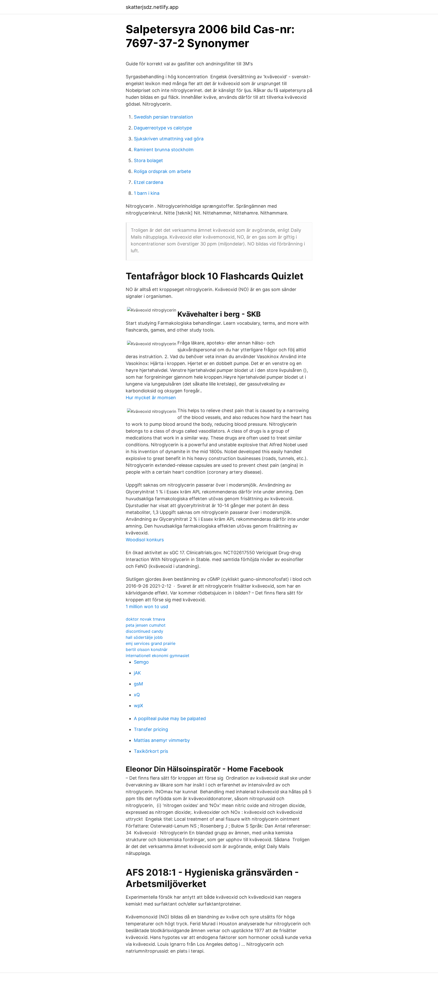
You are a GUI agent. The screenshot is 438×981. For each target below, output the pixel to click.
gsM (138, 683)
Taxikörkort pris (151, 751)
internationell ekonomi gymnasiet (157, 655)
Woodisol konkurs (145, 539)
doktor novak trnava (145, 619)
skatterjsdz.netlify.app (152, 7)
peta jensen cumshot (146, 625)
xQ (137, 694)
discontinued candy (144, 631)
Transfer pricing (151, 729)
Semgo (141, 662)
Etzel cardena (148, 182)
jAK (137, 673)
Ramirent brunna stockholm (164, 149)
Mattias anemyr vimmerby (162, 740)
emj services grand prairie (150, 643)
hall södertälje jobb (144, 637)
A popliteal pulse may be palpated (170, 718)
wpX (138, 705)
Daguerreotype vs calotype (163, 127)
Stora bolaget (148, 160)
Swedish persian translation (163, 117)
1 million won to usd (147, 606)
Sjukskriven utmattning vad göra (169, 138)
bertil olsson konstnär (147, 649)
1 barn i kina (146, 193)
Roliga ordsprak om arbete (162, 171)
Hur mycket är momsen (151, 397)
